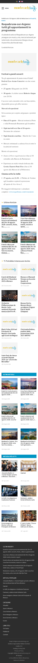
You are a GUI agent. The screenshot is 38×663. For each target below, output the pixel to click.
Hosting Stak (21, 648)
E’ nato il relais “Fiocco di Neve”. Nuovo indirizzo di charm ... (28, 525)
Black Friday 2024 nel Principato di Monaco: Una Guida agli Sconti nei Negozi (9, 332)
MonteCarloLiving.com (24, 653)
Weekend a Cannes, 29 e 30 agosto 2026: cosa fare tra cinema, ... (9, 443)
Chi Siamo (6, 628)
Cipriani (23, 473)
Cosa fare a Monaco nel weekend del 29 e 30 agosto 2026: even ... (28, 393)
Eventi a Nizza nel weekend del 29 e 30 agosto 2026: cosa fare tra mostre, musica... (9, 248)
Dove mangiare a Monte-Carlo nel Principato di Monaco (9, 525)
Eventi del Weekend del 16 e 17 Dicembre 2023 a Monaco (9, 279)
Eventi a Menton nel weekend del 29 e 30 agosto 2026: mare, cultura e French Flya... (28, 248)
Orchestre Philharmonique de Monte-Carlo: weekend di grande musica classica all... (9, 307)
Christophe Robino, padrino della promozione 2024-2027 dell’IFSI (28, 332)
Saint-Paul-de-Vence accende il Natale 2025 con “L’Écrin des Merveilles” (9, 358)
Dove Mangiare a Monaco (10, 614)
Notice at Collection (19, 660)
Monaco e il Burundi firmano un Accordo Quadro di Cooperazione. (28, 280)
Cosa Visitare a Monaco (10, 611)
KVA (21, 646)
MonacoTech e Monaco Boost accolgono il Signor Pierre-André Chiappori (28, 307)
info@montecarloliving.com (21, 641)
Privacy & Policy (19, 651)
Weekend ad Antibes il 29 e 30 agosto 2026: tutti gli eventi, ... (28, 443)
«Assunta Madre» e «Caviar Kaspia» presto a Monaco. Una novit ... (9, 474)
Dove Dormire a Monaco (10, 618)
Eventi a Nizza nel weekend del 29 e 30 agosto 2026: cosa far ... (9, 418)
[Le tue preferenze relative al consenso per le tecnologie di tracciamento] (34, 659)
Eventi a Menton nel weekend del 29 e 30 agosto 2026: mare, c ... (28, 418)
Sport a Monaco (8, 608)
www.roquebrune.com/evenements (21, 192)
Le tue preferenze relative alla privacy (19, 658)
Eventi (3, 20)
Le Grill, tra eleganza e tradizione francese (9, 499)
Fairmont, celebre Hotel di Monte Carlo (28, 499)
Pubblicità (6, 631)
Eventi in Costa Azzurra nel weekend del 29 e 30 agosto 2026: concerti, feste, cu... (9, 222)
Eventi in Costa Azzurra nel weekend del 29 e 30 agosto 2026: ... (9, 393)
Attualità (33, 18)
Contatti (5, 634)
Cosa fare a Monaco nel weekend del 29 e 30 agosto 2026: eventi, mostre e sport (28, 222)
